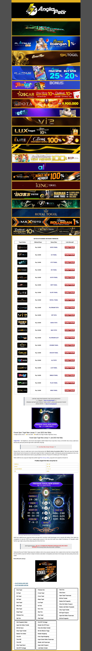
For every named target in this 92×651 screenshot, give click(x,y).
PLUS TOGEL (54, 383)
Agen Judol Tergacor (43, 645)
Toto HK (19, 636)
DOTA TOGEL (54, 247)
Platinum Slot (41, 590)
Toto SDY (19, 642)
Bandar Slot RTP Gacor (43, 625)
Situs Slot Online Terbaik (44, 628)
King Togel (40, 618)
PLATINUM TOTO (54, 307)
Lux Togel (40, 602)
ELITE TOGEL (54, 292)
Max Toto (40, 612)
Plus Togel (40, 615)
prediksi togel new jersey (50, 434)
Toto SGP (19, 639)
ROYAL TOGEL (54, 300)
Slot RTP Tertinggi (21, 648)
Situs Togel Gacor (21, 645)
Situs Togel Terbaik (64, 610)
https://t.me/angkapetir (51, 403)
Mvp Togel (19, 605)
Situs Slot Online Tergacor (66, 604)
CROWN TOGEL (54, 345)
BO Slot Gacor (20, 628)
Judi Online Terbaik (43, 648)
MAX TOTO (54, 330)
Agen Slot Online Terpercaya (67, 615)
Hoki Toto (62, 589)
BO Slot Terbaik (63, 598)
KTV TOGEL (54, 262)
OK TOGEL (54, 270)
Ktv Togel (19, 596)
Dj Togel (19, 593)
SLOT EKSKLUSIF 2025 (21, 583)
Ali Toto (40, 605)
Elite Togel (19, 609)
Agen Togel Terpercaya (65, 595)
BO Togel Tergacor (64, 612)
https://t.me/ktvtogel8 (49, 400)
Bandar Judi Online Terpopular (67, 607)
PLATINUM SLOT (54, 337)
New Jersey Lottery (45, 457)
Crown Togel (41, 593)
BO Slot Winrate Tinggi (43, 631)
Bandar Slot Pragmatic (65, 601)
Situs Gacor (62, 592)
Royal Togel (19, 612)
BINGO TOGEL (54, 375)
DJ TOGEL (54, 255)
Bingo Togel (41, 599)
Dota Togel (19, 590)
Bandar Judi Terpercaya (44, 642)
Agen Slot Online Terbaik (23, 625)
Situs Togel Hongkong (43, 636)
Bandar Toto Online (21, 633)
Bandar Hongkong (42, 633)
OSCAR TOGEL (54, 352)
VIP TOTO (54, 315)
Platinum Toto (20, 615)
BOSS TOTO (54, 322)
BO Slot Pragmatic (64, 618)
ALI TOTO (54, 360)
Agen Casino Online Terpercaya (46, 639)
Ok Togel (19, 599)
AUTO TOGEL (54, 277)
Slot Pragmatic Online (22, 622)
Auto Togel (19, 602)
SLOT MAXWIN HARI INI (21, 585)
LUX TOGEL (54, 367)
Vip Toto (19, 618)
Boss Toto (40, 609)
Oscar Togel (41, 596)
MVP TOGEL (54, 285)
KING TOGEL (53, 390)
